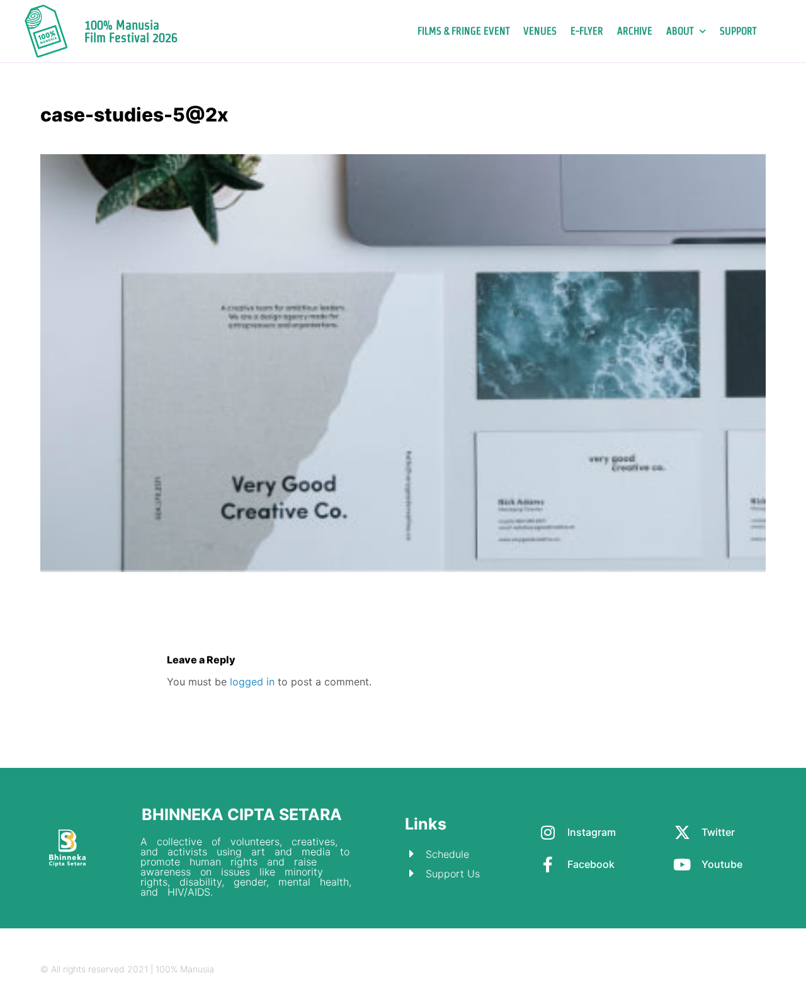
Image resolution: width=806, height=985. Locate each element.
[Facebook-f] (736, 969)
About (679, 31)
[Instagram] (687, 969)
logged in (252, 681)
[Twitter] (712, 969)
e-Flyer (586, 31)
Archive (634, 31)
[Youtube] (761, 969)
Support (738, 31)
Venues (540, 31)
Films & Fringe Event (463, 31)
